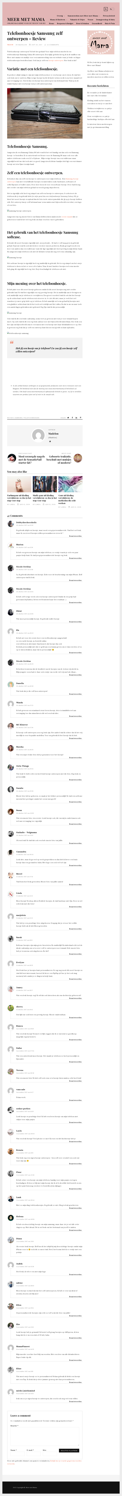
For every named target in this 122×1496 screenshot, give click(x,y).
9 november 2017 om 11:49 (25, 1393)
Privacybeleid (109, 16)
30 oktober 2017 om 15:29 (24, 664)
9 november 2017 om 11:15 (24, 1371)
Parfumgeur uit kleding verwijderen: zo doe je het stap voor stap (19, 484)
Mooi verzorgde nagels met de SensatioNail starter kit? (31, 459)
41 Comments (53, 45)
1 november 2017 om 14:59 (25, 1111)
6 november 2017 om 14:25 (25, 1349)
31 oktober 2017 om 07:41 (24, 876)
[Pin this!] (81, 417)
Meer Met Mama (26, 19)
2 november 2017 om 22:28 (25, 1175)
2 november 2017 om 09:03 (25, 1134)
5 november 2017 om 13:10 (25, 1327)
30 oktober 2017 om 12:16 (24, 547)
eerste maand (66, 217)
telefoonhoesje (31, 418)
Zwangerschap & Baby (105, 20)
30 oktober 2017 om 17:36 (24, 727)
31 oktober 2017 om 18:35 (24, 965)
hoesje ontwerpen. (56, 60)
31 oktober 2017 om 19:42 (24, 1009)
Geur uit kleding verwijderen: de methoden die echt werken (70, 484)
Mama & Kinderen (57, 20)
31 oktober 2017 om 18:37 (24, 990)
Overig (60, 16)
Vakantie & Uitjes (77, 20)
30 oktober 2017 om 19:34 (24, 769)
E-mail (30, 1450)
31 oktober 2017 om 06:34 (24, 854)
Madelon (22, 45)
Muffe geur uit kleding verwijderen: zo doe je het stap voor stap (45, 484)
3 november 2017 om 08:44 (25, 1200)
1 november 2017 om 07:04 (25, 1051)
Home (51, 23)
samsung (19, 418)
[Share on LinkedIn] (77, 417)
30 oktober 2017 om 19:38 (24, 791)
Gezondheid (97, 23)
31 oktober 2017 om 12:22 (24, 896)
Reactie (14, 1426)
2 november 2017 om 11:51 (24, 1153)
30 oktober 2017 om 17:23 (24, 705)
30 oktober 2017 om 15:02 (24, 633)
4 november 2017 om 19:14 (25, 1308)
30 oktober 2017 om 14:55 (24, 614)
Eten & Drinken (82, 23)
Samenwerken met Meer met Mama (83, 16)
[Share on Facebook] (72, 417)
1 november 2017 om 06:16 (25, 1029)
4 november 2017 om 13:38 (25, 1266)
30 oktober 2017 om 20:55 (25, 813)
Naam (13, 1450)
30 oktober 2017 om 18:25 (24, 750)
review (10, 418)
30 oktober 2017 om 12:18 (24, 569)
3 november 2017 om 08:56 (25, 1219)
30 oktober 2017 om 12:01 (24, 525)
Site (44, 1450)
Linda (12, 504)
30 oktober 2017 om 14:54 (24, 592)
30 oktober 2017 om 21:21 (24, 835)
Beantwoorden (75, 536)
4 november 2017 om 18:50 (25, 1286)
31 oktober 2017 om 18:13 (24, 940)
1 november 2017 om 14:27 (24, 1092)
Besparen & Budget (65, 23)
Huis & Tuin (110, 23)
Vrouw (90, 20)
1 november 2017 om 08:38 (25, 1073)
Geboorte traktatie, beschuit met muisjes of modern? (59, 459)
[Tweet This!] (68, 417)
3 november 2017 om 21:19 (25, 1241)
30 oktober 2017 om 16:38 (24, 686)
